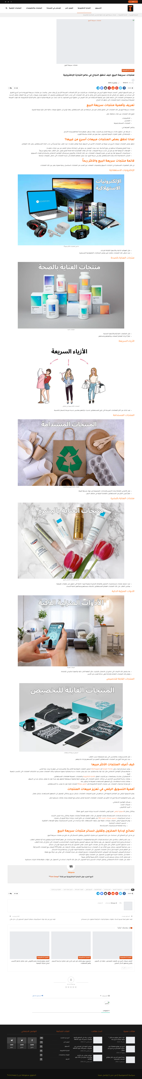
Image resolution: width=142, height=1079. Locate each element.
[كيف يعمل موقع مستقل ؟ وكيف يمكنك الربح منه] (130, 1040)
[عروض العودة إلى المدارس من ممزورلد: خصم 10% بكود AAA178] (97, 1049)
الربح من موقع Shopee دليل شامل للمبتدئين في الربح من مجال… (116, 1048)
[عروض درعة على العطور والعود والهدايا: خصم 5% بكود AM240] (97, 1040)
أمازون (84, 784)
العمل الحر (69, 8)
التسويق (98, 8)
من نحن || (112, 1075)
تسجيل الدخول (36, 996)
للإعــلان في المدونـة (54, 8)
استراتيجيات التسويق (117, 889)
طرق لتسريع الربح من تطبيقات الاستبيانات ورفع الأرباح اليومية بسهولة (103, 1)
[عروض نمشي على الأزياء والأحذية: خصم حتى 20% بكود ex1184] (97, 1058)
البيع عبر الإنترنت (107, 889)
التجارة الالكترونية (84, 8)
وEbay (80, 784)
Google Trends (107, 769)
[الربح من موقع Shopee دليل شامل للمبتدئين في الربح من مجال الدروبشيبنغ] (130, 1049)
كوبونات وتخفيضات (64, 1055)
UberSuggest (95, 769)
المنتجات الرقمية (15, 8)
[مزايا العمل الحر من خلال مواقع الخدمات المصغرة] (130, 1060)
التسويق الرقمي (89, 889)
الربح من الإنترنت (64, 1038)
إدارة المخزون (127, 889)
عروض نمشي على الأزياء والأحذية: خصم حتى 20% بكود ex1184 (83, 1057)
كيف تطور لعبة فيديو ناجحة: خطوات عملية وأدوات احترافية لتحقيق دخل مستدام (106, 919)
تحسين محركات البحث (68, 889)
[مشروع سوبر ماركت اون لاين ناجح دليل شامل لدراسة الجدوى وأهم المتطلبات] (71, 945)
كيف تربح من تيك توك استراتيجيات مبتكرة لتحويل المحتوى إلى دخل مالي (32, 919)
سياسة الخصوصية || (126, 1075)
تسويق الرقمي (119, 811)
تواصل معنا (103, 1075)
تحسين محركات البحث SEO (107, 818)
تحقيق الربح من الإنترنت (56, 889)
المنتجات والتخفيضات (34, 8)
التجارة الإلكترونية (89, 777)
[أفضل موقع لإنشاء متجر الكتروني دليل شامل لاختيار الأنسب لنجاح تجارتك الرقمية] (29, 945)
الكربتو (67, 1059)
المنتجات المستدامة (79, 889)
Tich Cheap (54, 877)
